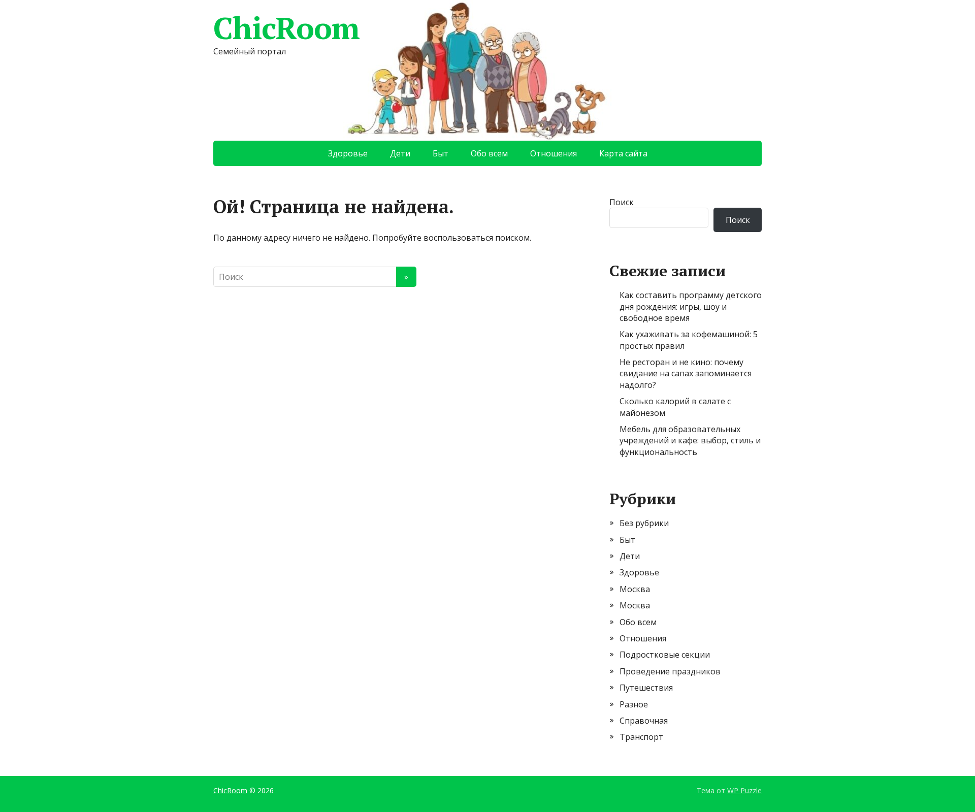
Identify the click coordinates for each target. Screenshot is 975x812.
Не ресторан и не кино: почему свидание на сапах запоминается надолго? (686, 373)
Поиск (621, 202)
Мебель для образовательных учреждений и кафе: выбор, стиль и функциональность (690, 441)
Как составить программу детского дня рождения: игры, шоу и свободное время (691, 306)
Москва (635, 589)
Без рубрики (644, 523)
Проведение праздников (670, 671)
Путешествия (646, 687)
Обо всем (489, 153)
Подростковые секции (665, 654)
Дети (400, 153)
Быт (440, 153)
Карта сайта (623, 153)
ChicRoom (286, 28)
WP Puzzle (744, 790)
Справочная (644, 720)
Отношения (553, 153)
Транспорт (641, 736)
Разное (634, 704)
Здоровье (348, 153)
